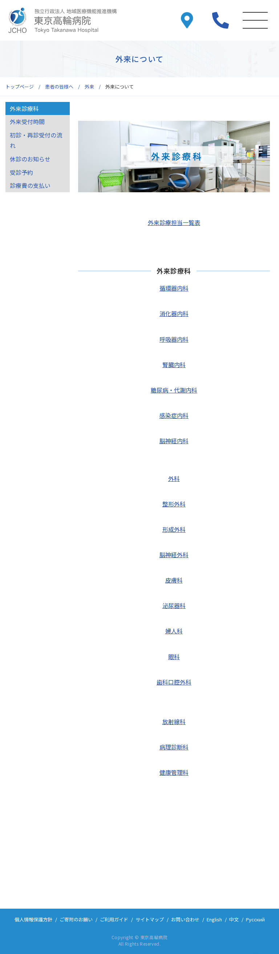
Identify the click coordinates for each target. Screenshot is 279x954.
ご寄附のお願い (76, 919)
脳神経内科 (174, 440)
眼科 (174, 656)
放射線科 (174, 721)
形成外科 (174, 529)
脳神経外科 (174, 554)
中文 (234, 919)
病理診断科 (174, 747)
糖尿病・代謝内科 (174, 390)
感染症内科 (174, 415)
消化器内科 (174, 313)
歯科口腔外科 (174, 682)
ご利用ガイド (114, 919)
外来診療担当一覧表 (174, 222)
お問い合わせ (185, 919)
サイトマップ (150, 919)
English (214, 919)
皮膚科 (174, 580)
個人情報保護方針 (33, 919)
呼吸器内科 (174, 339)
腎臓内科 (174, 364)
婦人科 (174, 630)
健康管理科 (174, 772)
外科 (174, 478)
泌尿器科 (174, 605)
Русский (255, 919)
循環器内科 (174, 288)
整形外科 (174, 503)
